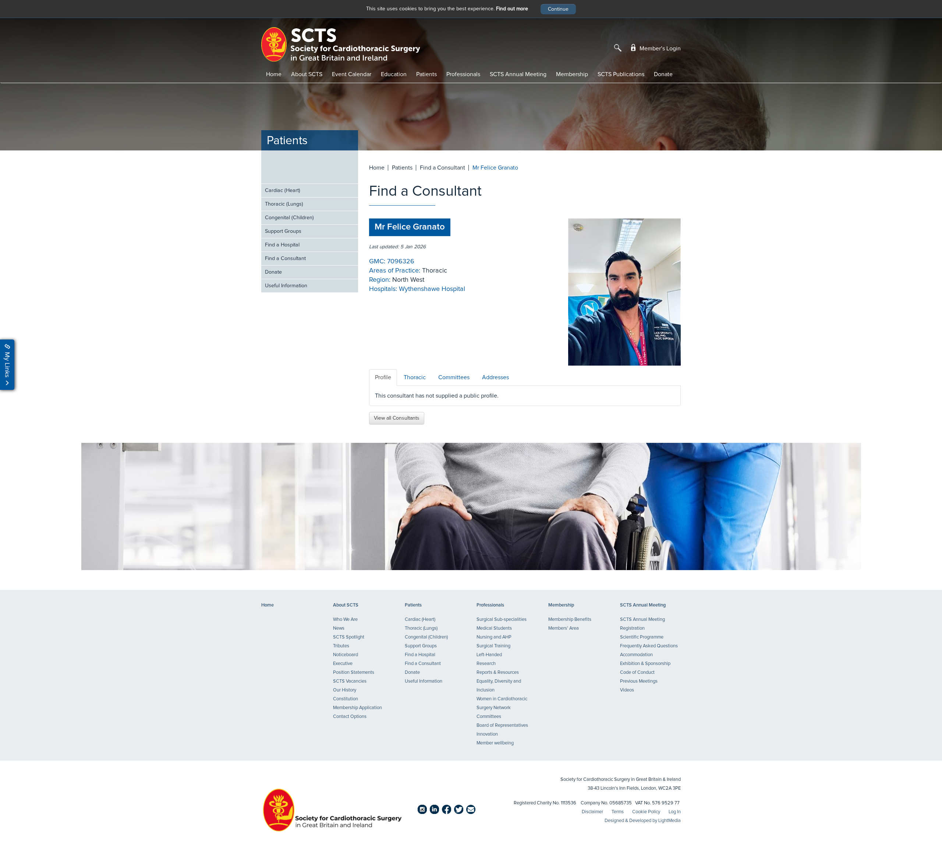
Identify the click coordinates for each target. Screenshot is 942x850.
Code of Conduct (637, 672)
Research (486, 663)
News (338, 628)
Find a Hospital (282, 245)
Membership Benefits (569, 619)
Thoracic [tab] (415, 377)
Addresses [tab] (495, 377)
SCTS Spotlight (348, 637)
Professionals (463, 74)
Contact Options (349, 716)
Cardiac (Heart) (282, 190)
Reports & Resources (498, 672)
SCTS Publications (621, 74)
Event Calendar (351, 74)
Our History (344, 690)
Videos (627, 690)
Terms (618, 812)
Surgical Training (493, 646)
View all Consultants (396, 418)
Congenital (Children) (289, 217)
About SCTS (306, 74)
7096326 (400, 261)
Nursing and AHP (494, 637)
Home (273, 74)
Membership (572, 74)
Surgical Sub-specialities (502, 619)
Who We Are (345, 619)
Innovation (487, 734)
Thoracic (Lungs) (284, 204)
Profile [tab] (383, 377)
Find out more (512, 8)
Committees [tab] (454, 377)
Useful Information (286, 285)
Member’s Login (659, 48)
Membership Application (357, 707)
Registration (632, 628)
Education (394, 74)
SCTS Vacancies (349, 681)
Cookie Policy (646, 812)
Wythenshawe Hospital (432, 289)
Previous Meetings (639, 681)
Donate (663, 74)
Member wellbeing (495, 743)
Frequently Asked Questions (649, 646)
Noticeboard (345, 654)
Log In (675, 812)
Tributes (341, 646)
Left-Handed (489, 654)
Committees (489, 716)
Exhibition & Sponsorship (645, 663)
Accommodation (636, 654)
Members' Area (563, 628)
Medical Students (494, 628)
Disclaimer (592, 812)
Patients (426, 74)
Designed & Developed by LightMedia (643, 820)
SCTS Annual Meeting (518, 74)
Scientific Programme (641, 637)
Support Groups (283, 231)
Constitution (345, 699)
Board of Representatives (502, 725)
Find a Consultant (285, 258)
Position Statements (353, 672)
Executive (343, 663)
